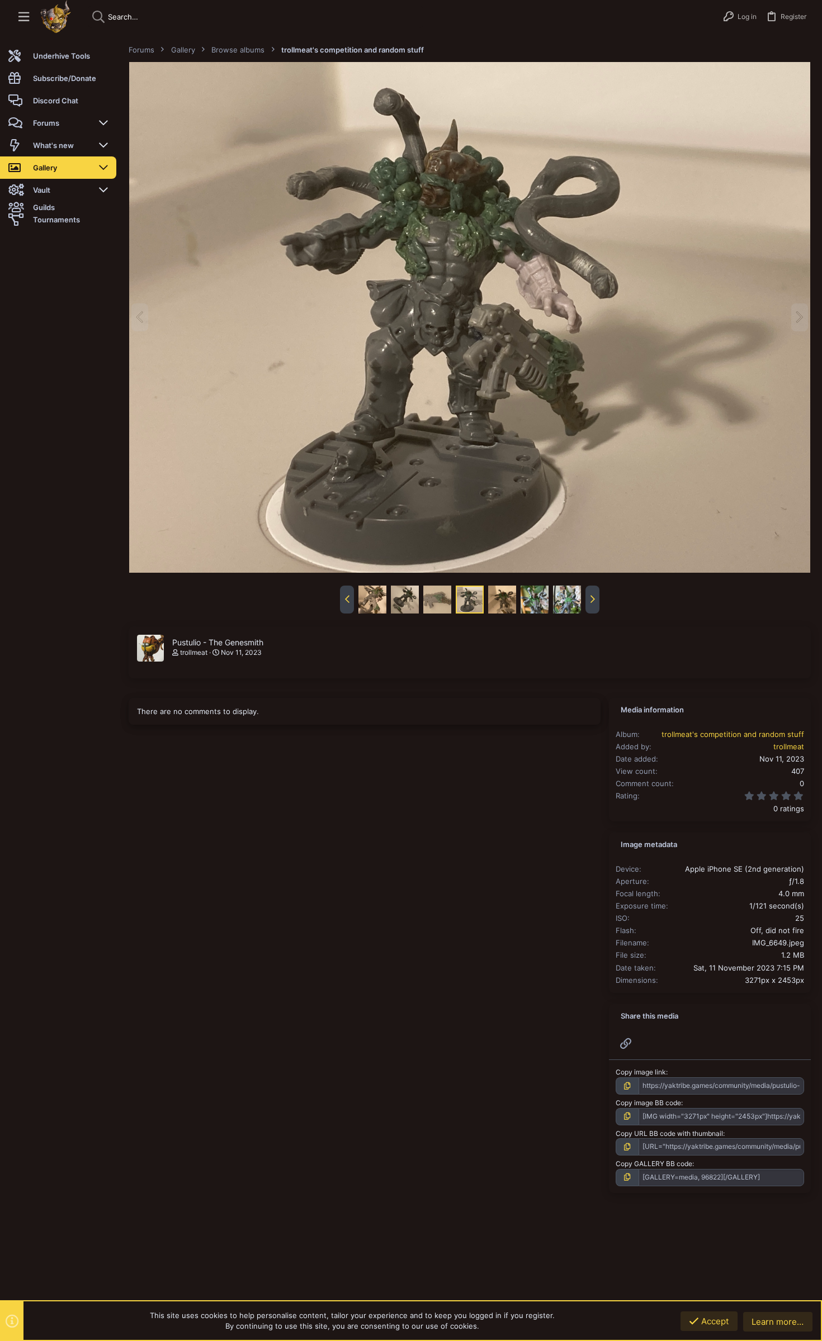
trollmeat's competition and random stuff (733, 734)
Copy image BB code (648, 1103)
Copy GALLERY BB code (654, 1163)
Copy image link (641, 1072)
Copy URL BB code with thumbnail (669, 1133)
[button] (23, 17)
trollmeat (193, 652)
